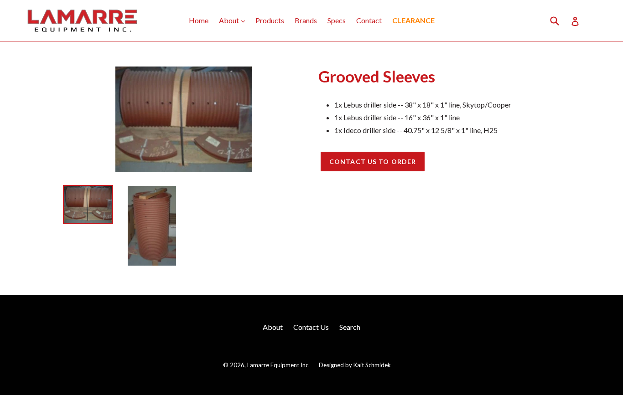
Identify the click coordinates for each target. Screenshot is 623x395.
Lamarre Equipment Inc (277, 365)
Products (269, 20)
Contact (369, 20)
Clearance (413, 20)
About (234, 20)
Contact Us (311, 327)
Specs (336, 20)
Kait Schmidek (372, 365)
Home (198, 20)
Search (349, 327)
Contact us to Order (372, 161)
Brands (306, 20)
